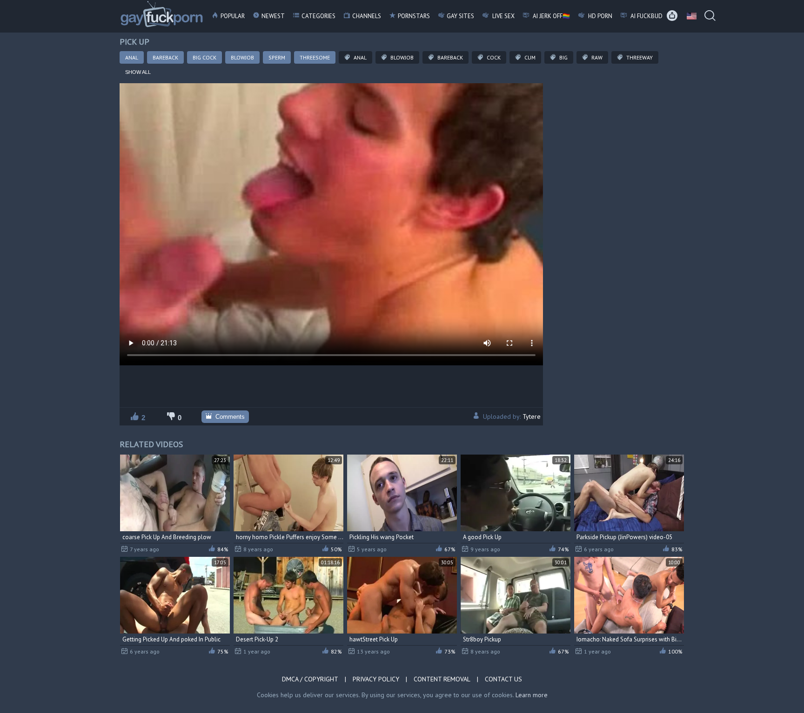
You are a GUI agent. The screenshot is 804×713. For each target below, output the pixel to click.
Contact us (503, 679)
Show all (138, 72)
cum (529, 57)
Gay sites (460, 16)
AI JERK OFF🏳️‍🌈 (550, 16)
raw (596, 57)
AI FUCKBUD (646, 16)
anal (359, 57)
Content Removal (442, 679)
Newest (273, 16)
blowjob (401, 57)
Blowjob (242, 57)
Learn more (532, 695)
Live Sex (503, 16)
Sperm (276, 57)
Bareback (165, 57)
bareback (449, 57)
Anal (131, 57)
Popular (233, 16)
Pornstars (414, 16)
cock (493, 57)
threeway (639, 57)
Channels (366, 16)
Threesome (315, 57)
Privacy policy (376, 679)
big (563, 57)
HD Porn (599, 16)
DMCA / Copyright (310, 679)
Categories (318, 16)
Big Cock (204, 57)
